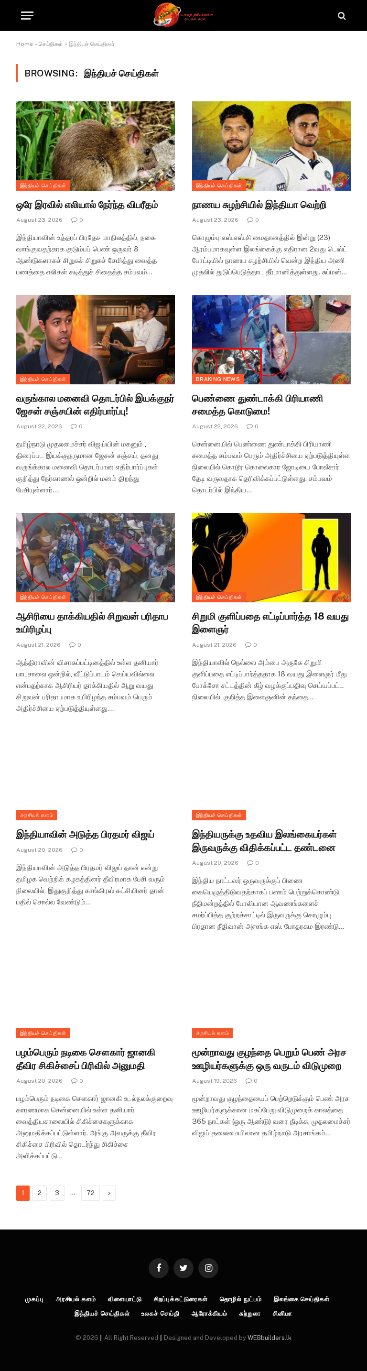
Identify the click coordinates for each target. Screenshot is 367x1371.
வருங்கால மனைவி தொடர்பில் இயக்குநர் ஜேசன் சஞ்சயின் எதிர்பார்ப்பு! (95, 404)
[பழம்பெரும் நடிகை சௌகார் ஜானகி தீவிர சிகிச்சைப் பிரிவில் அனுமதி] (95, 994)
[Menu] (27, 15)
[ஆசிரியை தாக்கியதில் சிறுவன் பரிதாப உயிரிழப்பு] (95, 557)
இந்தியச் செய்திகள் (43, 185)
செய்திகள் (51, 44)
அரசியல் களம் (36, 815)
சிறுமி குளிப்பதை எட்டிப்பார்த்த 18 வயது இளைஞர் (270, 622)
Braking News (218, 379)
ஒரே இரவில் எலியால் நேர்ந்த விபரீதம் (87, 204)
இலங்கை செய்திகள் (302, 1299)
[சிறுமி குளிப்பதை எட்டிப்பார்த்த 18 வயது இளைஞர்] (271, 557)
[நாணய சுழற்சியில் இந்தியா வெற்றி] (271, 146)
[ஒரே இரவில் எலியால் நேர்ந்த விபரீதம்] (95, 146)
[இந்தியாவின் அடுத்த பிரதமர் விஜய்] (95, 776)
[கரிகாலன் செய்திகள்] (183, 15)
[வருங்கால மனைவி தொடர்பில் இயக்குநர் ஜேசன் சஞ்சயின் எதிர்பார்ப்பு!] (95, 339)
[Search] (341, 15)
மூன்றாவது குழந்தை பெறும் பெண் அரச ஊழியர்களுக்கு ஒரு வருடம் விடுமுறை (269, 1058)
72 (90, 1193)
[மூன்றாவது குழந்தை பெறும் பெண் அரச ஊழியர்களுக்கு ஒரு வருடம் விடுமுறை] (271, 994)
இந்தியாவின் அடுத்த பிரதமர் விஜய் (85, 834)
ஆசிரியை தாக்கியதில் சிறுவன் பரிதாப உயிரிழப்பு (92, 622)
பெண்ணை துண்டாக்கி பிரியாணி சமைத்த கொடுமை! (258, 404)
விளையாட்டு (125, 1299)
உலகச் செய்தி (160, 1313)
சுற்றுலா (250, 1313)
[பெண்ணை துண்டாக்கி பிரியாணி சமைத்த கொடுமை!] (271, 339)
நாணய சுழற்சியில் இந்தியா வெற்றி (259, 204)
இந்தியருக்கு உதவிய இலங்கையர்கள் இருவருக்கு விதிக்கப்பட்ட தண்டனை (264, 840)
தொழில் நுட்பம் (241, 1299)
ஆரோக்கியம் (209, 1313)
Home (24, 44)
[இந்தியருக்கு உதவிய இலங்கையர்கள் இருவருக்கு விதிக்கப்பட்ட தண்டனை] (271, 776)
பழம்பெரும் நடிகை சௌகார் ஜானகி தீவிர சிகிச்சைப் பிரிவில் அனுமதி (86, 1058)
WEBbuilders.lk (269, 1337)
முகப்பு (34, 1299)
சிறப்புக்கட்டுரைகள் (181, 1299)
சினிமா (282, 1313)
